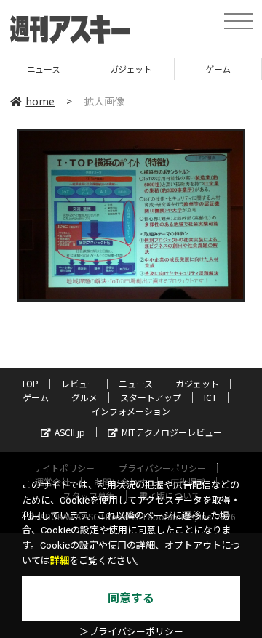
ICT (210, 397)
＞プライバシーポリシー (131, 631)
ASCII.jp (70, 432)
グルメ (84, 397)
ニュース (136, 383)
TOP (30, 383)
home (40, 101)
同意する (131, 598)
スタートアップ (150, 397)
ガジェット (98, 68)
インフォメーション (131, 411)
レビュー (78, 383)
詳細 (59, 560)
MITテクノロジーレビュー (172, 432)
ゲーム (186, 68)
